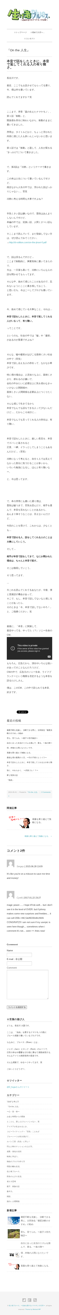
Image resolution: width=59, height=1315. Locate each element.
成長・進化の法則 (14, 1151)
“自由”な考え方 (13, 1102)
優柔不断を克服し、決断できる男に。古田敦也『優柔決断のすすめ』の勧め (29, 731)
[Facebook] (30, 1300)
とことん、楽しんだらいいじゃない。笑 (23, 1122)
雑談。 (9, 1196)
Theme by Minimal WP (33, 1309)
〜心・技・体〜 (13, 1112)
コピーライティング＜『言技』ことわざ (23, 1131)
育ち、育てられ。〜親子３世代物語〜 (22, 738)
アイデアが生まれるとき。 (18, 1127)
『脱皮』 (10, 780)
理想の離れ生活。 (14, 1166)
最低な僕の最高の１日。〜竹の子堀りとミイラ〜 (27, 757)
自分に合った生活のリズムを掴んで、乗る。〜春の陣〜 (29, 743)
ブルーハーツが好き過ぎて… (18, 1136)
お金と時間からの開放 (16, 1117)
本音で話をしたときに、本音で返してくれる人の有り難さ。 (29, 764)
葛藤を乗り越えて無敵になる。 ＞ (38, 836)
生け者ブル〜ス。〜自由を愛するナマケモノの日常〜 (27, 1305)
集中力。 (10, 1191)
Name (10, 950)
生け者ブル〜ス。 (14, 1171)
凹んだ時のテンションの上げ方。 (20, 1146)
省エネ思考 (11, 1181)
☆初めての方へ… (37, 32)
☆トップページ (20, 32)
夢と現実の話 (12, 775)
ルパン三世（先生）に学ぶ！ (18, 1141)
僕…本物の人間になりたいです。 (20, 748)
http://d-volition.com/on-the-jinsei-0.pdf (27, 242)
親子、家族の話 (13, 1186)
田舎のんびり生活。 (15, 1176)
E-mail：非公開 (14, 959)
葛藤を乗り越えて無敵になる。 (19, 753)
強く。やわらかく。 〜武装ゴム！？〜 (22, 770)
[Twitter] (24, 1300)
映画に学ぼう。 (13, 1156)
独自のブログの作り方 (16, 1161)
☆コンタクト (29, 39)
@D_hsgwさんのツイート (18, 1087)
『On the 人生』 (18, 50)
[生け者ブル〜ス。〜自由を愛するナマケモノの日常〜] (29, 9)
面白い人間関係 (13, 1201)
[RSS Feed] (35, 1300)
